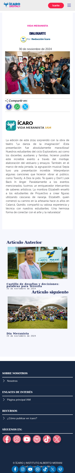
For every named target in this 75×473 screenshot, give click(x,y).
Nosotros (12, 380)
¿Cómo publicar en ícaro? (22, 418)
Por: (38, 39)
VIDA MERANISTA (37, 25)
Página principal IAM (19, 399)
